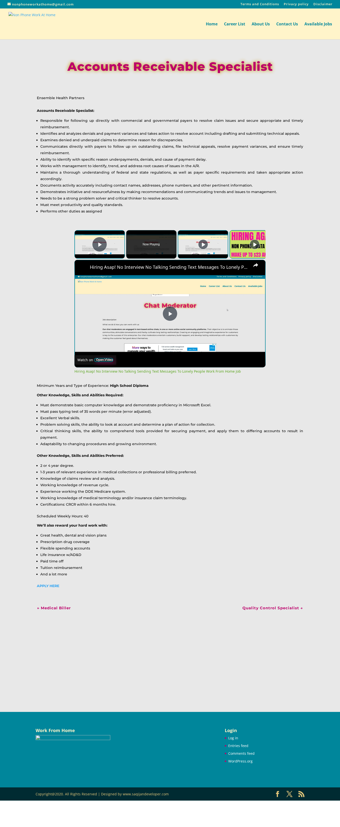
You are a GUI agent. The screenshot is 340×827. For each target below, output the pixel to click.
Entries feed (238, 745)
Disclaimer (323, 4)
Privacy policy (296, 4)
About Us (261, 24)
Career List (234, 24)
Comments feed (241, 753)
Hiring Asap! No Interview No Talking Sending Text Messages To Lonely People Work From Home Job (169, 267)
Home (212, 24)
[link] (82, 268)
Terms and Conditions (259, 4)
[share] (255, 265)
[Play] (203, 244)
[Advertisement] (170, 654)
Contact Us (287, 24)
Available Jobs (318, 24)
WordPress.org (240, 761)
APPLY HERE (48, 586)
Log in (233, 738)
